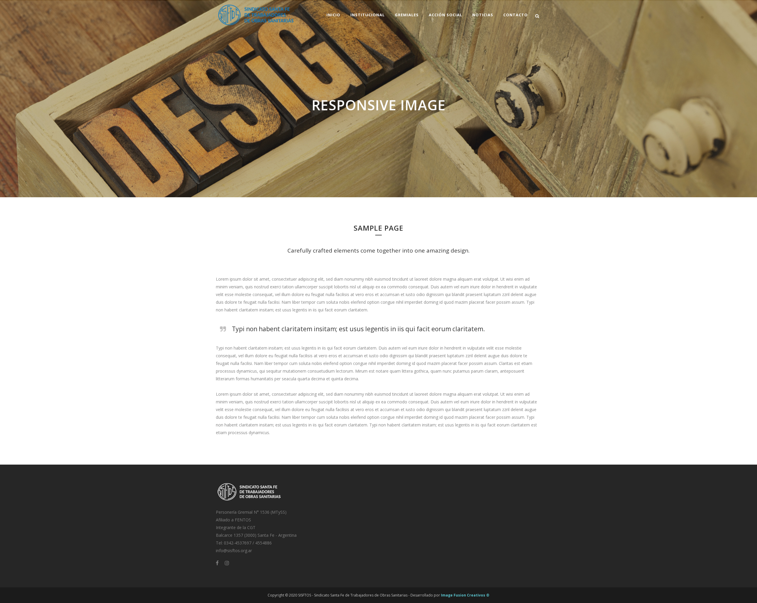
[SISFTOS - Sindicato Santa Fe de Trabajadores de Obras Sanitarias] (249, 501)
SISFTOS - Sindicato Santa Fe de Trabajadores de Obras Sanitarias (352, 595)
